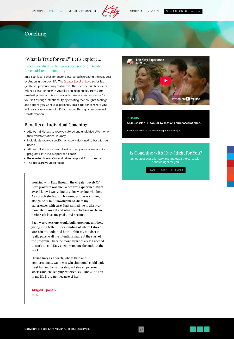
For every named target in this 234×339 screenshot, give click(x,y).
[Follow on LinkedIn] (207, 329)
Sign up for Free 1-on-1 (183, 11)
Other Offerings (80, 11)
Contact (152, 11)
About (134, 11)
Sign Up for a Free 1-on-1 (166, 169)
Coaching (56, 11)
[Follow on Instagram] (200, 329)
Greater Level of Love (77, 81)
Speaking (38, 11)
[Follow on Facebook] (193, 329)
